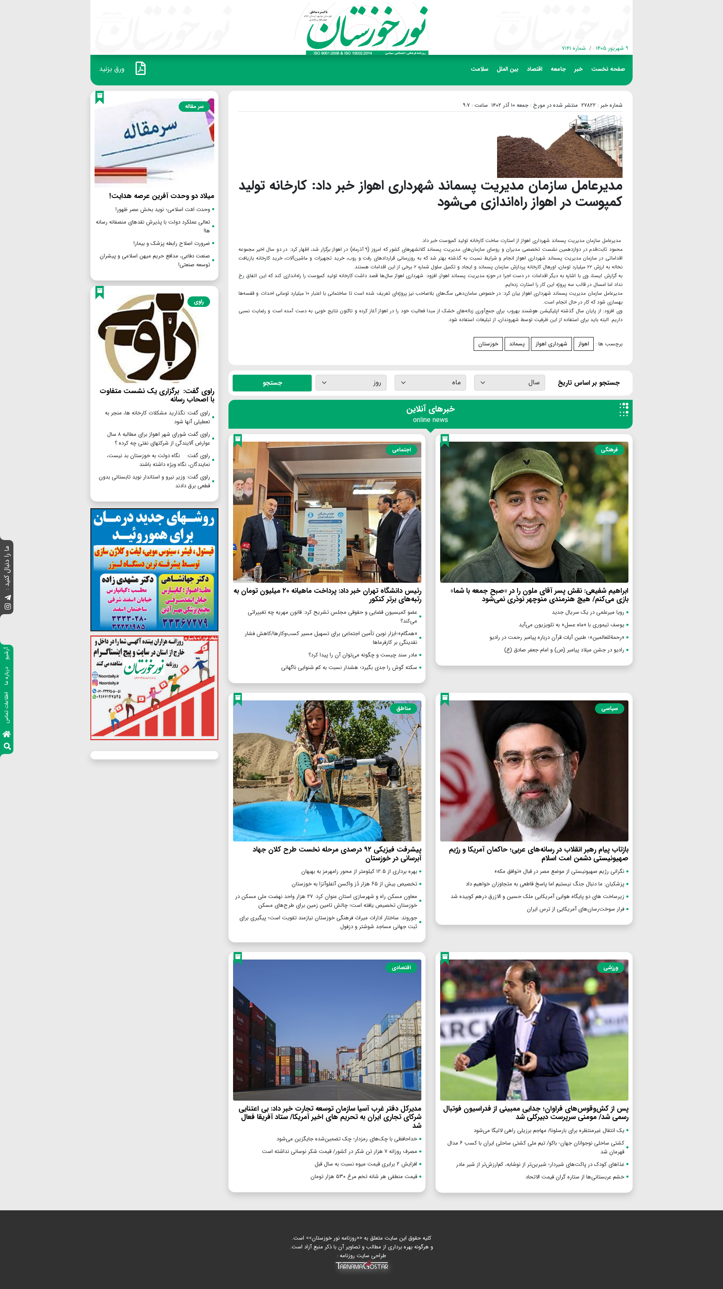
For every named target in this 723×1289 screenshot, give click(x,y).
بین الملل (507, 69)
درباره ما (6, 676)
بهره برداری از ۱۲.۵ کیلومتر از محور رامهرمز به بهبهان (359, 871)
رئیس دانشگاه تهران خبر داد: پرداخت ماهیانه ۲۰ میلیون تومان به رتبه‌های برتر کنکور (327, 595)
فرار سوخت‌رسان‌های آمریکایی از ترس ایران (575, 909)
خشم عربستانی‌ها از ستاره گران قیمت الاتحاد (575, 1177)
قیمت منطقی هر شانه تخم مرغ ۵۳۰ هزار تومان (363, 1176)
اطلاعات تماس (6, 707)
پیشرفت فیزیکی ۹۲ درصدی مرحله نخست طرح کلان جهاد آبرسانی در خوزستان (337, 854)
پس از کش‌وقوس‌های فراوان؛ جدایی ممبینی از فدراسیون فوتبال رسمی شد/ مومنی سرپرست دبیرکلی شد (535, 1113)
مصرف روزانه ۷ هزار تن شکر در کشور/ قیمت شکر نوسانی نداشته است (339, 1151)
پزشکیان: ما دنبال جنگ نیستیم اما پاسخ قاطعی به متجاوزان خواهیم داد (545, 884)
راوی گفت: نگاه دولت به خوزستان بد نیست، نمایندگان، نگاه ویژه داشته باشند (157, 460)
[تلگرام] (8, 598)
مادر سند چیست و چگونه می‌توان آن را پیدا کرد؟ (362, 655)
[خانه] (7, 735)
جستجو (272, 383)
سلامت (479, 69)
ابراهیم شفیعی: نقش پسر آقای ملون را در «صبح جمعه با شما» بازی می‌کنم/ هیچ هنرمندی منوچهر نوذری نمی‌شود (539, 595)
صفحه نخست (608, 69)
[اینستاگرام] (8, 607)
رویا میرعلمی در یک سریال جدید (588, 612)
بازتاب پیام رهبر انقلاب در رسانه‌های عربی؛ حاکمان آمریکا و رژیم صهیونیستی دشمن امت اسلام (538, 854)
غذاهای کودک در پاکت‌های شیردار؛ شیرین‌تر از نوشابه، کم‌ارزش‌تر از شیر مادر (540, 1164)
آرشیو (6, 653)
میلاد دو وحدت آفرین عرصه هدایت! (161, 196)
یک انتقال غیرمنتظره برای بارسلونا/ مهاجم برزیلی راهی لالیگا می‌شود (549, 1130)
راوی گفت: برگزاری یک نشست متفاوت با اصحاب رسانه (157, 395)
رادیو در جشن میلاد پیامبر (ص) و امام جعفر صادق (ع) (564, 650)
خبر (578, 69)
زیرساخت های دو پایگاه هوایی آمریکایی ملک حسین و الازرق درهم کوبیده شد (537, 896)
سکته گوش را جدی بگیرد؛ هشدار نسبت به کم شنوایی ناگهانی (349, 667)
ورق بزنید (112, 69)
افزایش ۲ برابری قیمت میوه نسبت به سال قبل (366, 1164)
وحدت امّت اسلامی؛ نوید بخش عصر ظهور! (162, 209)
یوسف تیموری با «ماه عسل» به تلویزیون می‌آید (571, 624)
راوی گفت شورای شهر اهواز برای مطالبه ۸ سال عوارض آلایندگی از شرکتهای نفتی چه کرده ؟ (158, 439)
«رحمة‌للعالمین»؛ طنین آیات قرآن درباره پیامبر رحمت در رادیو (557, 637)
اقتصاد (534, 69)
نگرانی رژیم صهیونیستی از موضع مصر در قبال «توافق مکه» (559, 871)
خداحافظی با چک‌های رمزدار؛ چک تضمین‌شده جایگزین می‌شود (347, 1139)
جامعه (558, 69)
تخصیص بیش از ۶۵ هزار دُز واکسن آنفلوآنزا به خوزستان (354, 884)
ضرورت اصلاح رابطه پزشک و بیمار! (171, 243)
